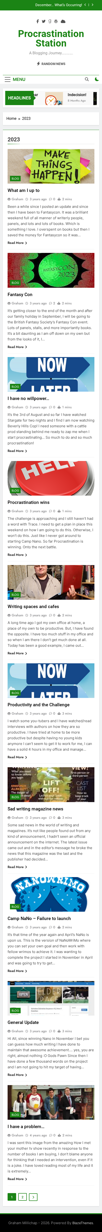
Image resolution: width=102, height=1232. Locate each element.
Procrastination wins (29, 502)
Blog (15, 179)
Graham (17, 199)
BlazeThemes (82, 1223)
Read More (16, 242)
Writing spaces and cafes (33, 606)
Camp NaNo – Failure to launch (39, 918)
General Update (23, 1022)
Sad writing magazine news (35, 809)
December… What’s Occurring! (58, 5)
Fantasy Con (20, 294)
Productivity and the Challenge (39, 704)
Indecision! (72, 95)
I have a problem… (26, 1126)
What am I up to (24, 190)
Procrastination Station (51, 38)
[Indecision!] (50, 101)
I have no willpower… (28, 398)
